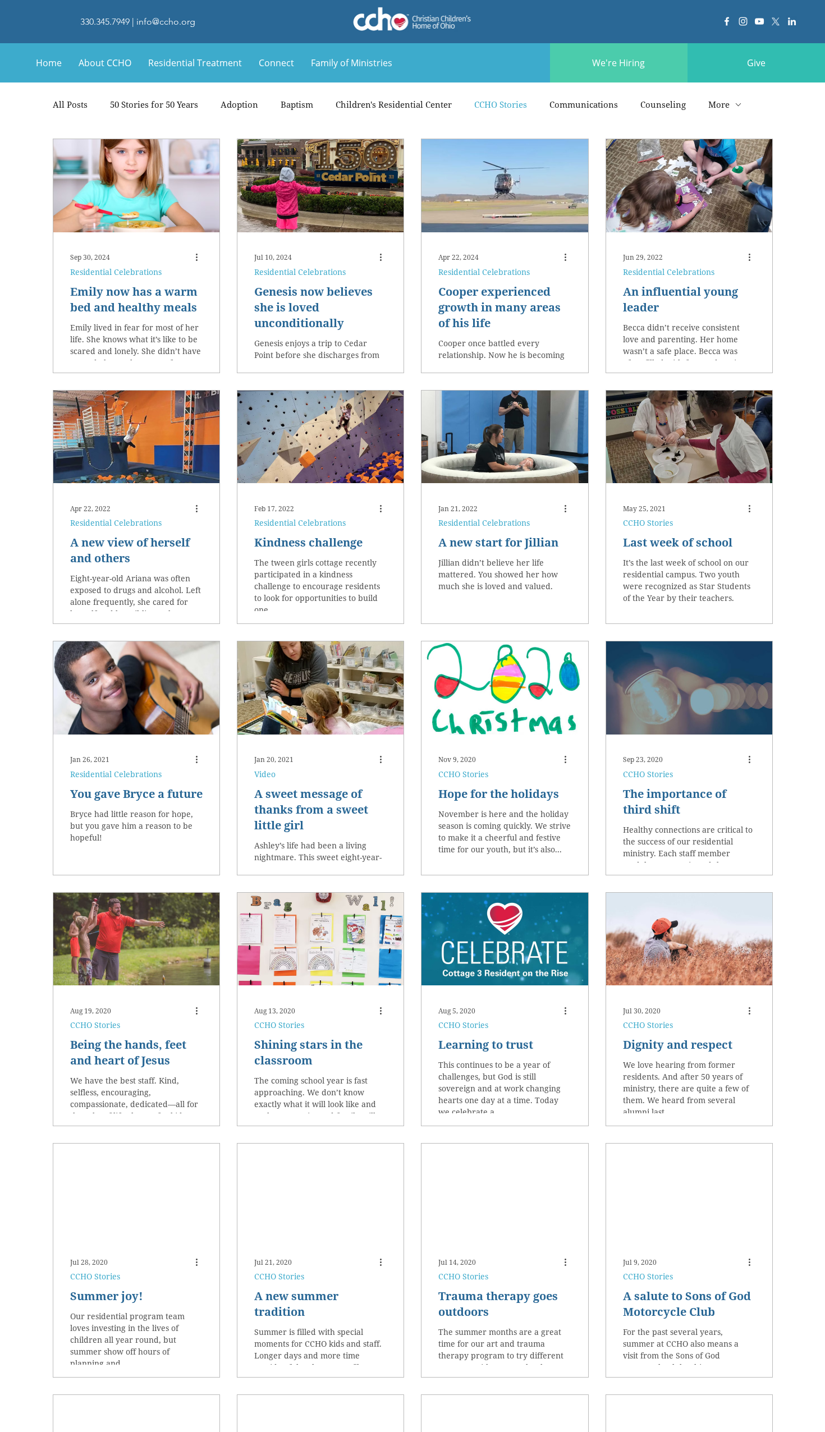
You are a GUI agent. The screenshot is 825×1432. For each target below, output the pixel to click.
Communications (583, 104)
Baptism (297, 104)
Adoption (239, 104)
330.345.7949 (105, 21)
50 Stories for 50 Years (154, 104)
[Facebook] (726, 21)
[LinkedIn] (791, 21)
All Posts (70, 104)
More (719, 104)
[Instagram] (743, 21)
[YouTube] (759, 21)
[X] (775, 21)
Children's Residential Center (394, 104)
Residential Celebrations (116, 272)
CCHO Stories (500, 104)
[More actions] (201, 257)
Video (265, 774)
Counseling (663, 104)
